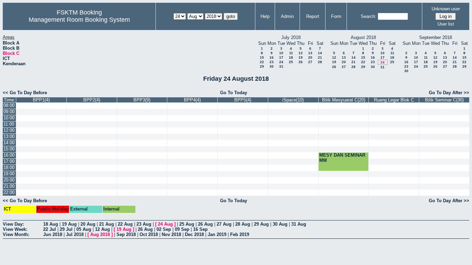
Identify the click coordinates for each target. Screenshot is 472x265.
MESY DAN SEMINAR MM (342, 158)
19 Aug (69, 224)
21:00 (9, 186)
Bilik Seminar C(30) (444, 99)
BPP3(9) (141, 99)
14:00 (9, 142)
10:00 (9, 117)
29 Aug (261, 224)
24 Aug (165, 224)
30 (272, 66)
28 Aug (242, 224)
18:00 (9, 167)
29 (262, 66)
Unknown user (446, 8)
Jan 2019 (217, 234)
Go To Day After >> (449, 92)
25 (291, 62)
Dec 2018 (194, 234)
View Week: (15, 229)
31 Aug (298, 224)
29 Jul (66, 229)
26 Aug (205, 224)
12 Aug (102, 229)
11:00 (8, 124)
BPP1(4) (41, 99)
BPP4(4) (192, 99)
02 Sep (164, 229)
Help (265, 16)
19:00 (9, 173)
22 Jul (49, 229)
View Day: (13, 224)
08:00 (9, 105)
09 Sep (182, 229)
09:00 (9, 111)
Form (336, 16)
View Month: (16, 234)
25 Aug (186, 224)
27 (310, 62)
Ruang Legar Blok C (394, 99)
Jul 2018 (75, 234)
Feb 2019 (239, 234)
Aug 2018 (100, 234)
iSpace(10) (293, 99)
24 (281, 62)
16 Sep (200, 229)
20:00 (9, 180)
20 (310, 57)
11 (291, 53)
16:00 (9, 155)
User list (445, 24)
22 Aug (125, 224)
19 (301, 57)
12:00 (9, 130)
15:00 (9, 148)
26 (301, 62)
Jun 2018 (52, 234)
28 (320, 62)
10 (281, 53)
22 (262, 62)
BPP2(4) (91, 99)
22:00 (9, 192)
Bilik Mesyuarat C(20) (343, 99)
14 (320, 53)
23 (272, 62)
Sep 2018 (126, 234)
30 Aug (280, 224)
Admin (287, 16)
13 (310, 53)
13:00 (9, 136)
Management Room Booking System (79, 19)
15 (262, 57)
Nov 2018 (171, 234)
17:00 (9, 161)
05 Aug (83, 229)
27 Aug (224, 224)
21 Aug (106, 224)
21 (320, 57)
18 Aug (50, 224)
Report (312, 16)
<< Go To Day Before (25, 92)
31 (281, 66)
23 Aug (143, 224)
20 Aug (88, 224)
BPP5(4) (242, 99)
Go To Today (233, 92)
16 (272, 57)
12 (301, 53)
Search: (368, 16)
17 (281, 57)
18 (291, 57)
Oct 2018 (149, 234)
